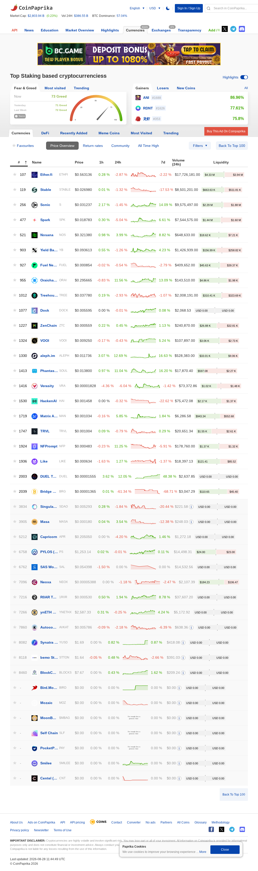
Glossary (201, 822)
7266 (22, 612)
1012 (22, 295)
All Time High (148, 146)
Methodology (221, 822)
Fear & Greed (25, 88)
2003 (22, 476)
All (246, 88)
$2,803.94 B (36, 16)
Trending (81, 88)
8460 (22, 673)
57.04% (122, 16)
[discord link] (242, 29)
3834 (22, 507)
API (14, 30)
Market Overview (80, 30)
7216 (22, 597)
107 (23, 175)
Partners (166, 822)
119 (23, 190)
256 (23, 205)
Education (49, 30)
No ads (150, 822)
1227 (22, 325)
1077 (22, 310)
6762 (22, 567)
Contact (116, 822)
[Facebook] (211, 829)
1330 (22, 356)
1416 (22, 386)
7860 (22, 627)
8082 (22, 642)
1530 (22, 401)
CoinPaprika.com (31, 7)
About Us (16, 822)
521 (23, 235)
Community (120, 146)
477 (23, 220)
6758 (22, 552)
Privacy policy (19, 830)
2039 (22, 491)
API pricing (77, 822)
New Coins (186, 88)
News (29, 30)
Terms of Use (63, 830)
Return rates (93, 146)
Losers (163, 88)
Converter (134, 822)
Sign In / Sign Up (188, 8)
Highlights (110, 30)
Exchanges (161, 30)
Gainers (142, 88)
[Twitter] (225, 29)
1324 (22, 341)
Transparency (189, 30)
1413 (22, 371)
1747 (22, 431)
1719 (22, 416)
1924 (22, 446)
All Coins (183, 822)
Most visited (55, 88)
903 (23, 250)
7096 (22, 582)
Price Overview (62, 146)
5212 (22, 537)
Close (225, 849)
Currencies (135, 30)
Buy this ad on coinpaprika (226, 131)
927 (23, 265)
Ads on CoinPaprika (41, 822)
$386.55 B (81, 16)
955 (23, 280)
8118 (22, 657)
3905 (22, 522)
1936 (22, 461)
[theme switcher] (168, 8)
